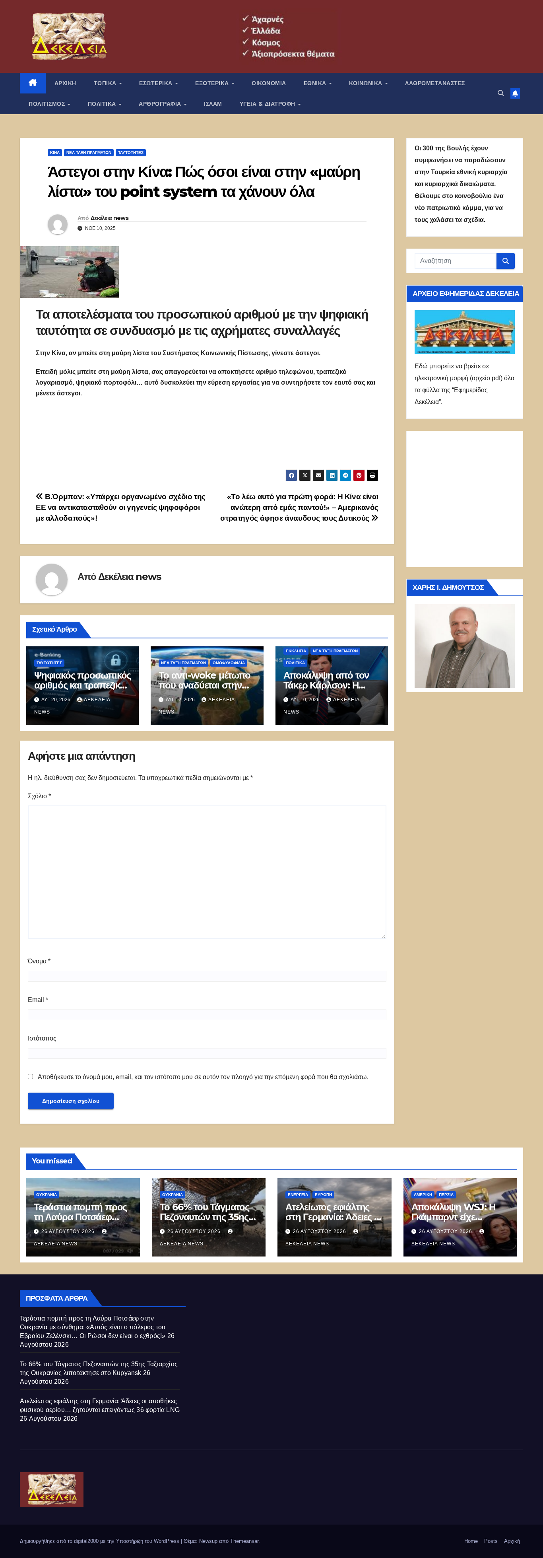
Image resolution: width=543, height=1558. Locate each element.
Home (471, 1541)
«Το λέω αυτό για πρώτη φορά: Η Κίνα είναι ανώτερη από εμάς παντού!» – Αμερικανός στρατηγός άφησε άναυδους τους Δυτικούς (299, 507)
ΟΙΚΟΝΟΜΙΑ (269, 83)
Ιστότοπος (42, 1038)
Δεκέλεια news (109, 218)
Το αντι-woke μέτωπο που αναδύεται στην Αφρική (204, 685)
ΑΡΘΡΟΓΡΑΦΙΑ (161, 103)
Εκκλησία (296, 651)
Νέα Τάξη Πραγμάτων (88, 152)
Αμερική (423, 1194)
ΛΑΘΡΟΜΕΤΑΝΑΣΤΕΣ (435, 83)
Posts (491, 1541)
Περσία (446, 1194)
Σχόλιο (39, 796)
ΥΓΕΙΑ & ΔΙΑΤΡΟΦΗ (268, 103)
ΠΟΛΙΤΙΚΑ (103, 103)
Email (38, 999)
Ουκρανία (46, 1194)
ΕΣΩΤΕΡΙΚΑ (156, 83)
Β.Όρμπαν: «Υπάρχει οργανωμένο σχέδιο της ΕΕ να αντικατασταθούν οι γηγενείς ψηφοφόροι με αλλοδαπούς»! (121, 507)
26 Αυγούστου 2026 (68, 1231)
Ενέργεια (298, 1194)
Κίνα (55, 152)
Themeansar (244, 1541)
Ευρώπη (323, 1194)
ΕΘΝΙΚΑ (316, 83)
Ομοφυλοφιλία (229, 663)
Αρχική (512, 1541)
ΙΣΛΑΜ (213, 103)
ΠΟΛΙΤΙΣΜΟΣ (48, 103)
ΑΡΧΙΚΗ (65, 83)
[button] (501, 93)
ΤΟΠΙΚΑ (106, 83)
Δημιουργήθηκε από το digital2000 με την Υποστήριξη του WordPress (100, 1541)
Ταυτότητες (131, 152)
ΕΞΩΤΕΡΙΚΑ (213, 83)
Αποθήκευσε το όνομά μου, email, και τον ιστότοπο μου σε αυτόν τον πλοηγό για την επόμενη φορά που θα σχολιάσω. (203, 1077)
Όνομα (39, 961)
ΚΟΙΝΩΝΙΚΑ (366, 83)
